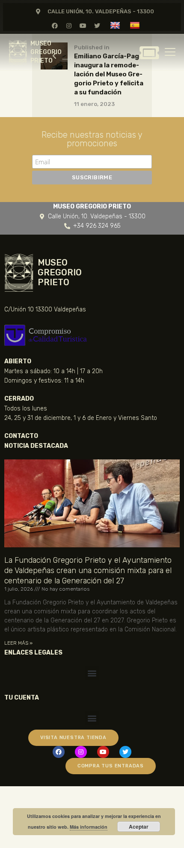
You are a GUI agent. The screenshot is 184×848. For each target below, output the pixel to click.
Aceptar (138, 826)
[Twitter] (97, 25)
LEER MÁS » (18, 643)
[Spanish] (136, 25)
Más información (88, 827)
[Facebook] (54, 25)
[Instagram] (68, 25)
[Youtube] (83, 25)
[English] (116, 25)
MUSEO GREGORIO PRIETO (46, 52)
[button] (92, 673)
